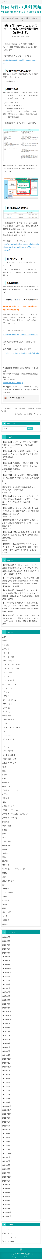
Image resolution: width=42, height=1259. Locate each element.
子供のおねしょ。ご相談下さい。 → (27, 414)
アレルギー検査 (8, 657)
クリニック (8, 18)
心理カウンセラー (9, 806)
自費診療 (5, 889)
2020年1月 (6, 1208)
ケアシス (5, 696)
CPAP (4, 641)
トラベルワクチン (9, 720)
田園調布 (18, 390)
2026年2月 (6, 961)
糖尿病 (5, 873)
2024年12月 (7, 1012)
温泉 (4, 834)
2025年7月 (6, 984)
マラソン (5, 747)
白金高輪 (26, 390)
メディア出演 (7, 751)
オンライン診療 (8, 680)
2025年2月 (6, 1004)
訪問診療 (5, 900)
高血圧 (5, 924)
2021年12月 (7, 1153)
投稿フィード (7, 1233)
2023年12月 (7, 1059)
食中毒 (5, 916)
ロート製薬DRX (8, 755)
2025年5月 (6, 992)
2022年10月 (7, 1114)
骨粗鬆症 (5, 920)
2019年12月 (7, 1212)
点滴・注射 (6, 841)
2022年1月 (6, 1149)
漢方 (4, 838)
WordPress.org (8, 1241)
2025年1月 (6, 1008)
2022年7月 (6, 1126)
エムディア (6, 676)
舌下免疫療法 (7, 892)
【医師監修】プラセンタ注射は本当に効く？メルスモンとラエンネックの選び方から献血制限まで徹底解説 (20, 454)
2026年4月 (6, 953)
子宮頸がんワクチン (10, 790)
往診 (4, 802)
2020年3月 (6, 1200)
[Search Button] (21, 1249)
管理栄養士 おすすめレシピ (13, 869)
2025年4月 (6, 996)
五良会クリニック (9, 763)
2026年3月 (6, 957)
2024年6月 (6, 1035)
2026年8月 (6, 937)
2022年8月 (6, 1122)
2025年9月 (6, 976)
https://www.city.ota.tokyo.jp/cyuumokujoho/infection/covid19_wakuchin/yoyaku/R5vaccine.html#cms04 (21, 247)
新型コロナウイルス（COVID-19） (21, 18)
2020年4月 (6, 1197)
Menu (6, 2)
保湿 (4, 767)
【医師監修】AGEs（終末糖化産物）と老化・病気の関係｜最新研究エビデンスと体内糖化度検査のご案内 (21, 535)
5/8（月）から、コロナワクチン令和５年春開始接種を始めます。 (21, 29)
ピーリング (6, 735)
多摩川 (5, 390)
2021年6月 (6, 1169)
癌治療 (5, 849)
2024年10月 (7, 1020)
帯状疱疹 (5, 798)
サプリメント (7, 704)
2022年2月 (6, 1145)
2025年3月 (6, 1000)
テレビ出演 (6, 716)
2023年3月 (6, 1094)
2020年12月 (7, 1177)
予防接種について (9, 759)
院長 (4, 908)
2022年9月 (6, 1118)
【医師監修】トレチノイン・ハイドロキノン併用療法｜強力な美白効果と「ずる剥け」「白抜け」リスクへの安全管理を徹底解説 (20, 499)
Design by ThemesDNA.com (21, 1257)
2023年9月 (6, 1071)
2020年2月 (6, 1204)
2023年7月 (6, 1079)
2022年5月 (6, 1134)
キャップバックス (9, 684)
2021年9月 (6, 1157)
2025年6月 (6, 988)
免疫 (4, 771)
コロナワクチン (27, 387)
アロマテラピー (8, 661)
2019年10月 (7, 1216)
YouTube (5, 645)
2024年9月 (6, 1024)
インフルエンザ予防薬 (11, 668)
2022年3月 (6, 1141)
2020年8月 (6, 1185)
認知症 (5, 904)
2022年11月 (6, 1110)
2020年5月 (6, 1193)
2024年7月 (6, 1031)
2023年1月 (6, 1102)
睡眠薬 (5, 861)
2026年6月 (6, 945)
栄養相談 (5, 822)
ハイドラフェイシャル (11, 727)
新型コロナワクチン (10, 818)
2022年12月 (7, 1106)
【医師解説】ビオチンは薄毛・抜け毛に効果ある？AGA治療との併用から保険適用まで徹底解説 (20, 478)
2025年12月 (7, 969)
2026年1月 (6, 965)
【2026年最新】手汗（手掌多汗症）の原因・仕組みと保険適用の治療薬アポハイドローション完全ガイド (20, 523)
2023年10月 (7, 1067)
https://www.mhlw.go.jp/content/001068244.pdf (20, 335)
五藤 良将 (16, 36)
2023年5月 (6, 1086)
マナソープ (6, 743)
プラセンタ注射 (8, 739)
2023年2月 (6, 1098)
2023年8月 (6, 1075)
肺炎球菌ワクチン (9, 881)
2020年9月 (6, 1181)
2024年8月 (6, 1028)
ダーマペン (6, 712)
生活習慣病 (6, 845)
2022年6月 (6, 1130)
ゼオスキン (6, 708)
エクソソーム (7, 672)
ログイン (5, 1229)
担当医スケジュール (10, 810)
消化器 (5, 830)
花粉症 (5, 896)
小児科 (11, 390)
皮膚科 (33, 390)
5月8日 (17, 387)
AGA (4, 637)
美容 (4, 877)
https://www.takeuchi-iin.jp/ (13, 383)
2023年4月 (6, 1090)
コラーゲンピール (9, 700)
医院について (7, 786)
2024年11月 (6, 1016)
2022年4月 (6, 1138)
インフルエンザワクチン (11, 664)
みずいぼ (5, 649)
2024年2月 (6, 1051)
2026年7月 (6, 941)
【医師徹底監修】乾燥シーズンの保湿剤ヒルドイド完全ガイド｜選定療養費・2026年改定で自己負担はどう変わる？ (20, 511)
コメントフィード (9, 1237)
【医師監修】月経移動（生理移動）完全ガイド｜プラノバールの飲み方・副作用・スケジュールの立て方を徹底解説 (20, 466)
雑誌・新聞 (6, 912)
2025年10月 (7, 972)
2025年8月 (6, 980)
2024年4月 (6, 1043)
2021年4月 (6, 1173)
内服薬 (5, 775)
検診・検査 (6, 826)
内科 (35, 387)
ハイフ (5, 731)
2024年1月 (6, 1055)
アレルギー (6, 653)
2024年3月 (6, 1047)
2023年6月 (6, 1082)
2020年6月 (6, 1189)
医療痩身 (5, 782)
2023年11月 (6, 1063)
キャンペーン (7, 688)
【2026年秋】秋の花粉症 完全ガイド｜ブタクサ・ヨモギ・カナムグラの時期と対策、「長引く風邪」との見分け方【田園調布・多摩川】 (20, 547)
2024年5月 (6, 1039)
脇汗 (4, 885)
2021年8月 (6, 1161)
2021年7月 (6, 1165)
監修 (4, 857)
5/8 (13, 387)
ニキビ (5, 723)
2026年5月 (6, 949)
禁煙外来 (5, 865)
